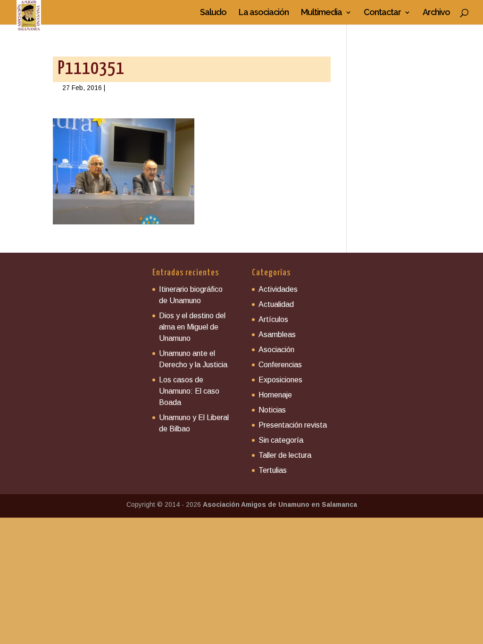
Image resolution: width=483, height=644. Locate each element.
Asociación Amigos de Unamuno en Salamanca (280, 504)
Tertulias (272, 470)
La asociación (264, 13)
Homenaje (275, 395)
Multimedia (321, 13)
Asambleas (277, 334)
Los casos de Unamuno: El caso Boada (189, 391)
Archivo (436, 13)
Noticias (272, 410)
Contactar (382, 13)
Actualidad (276, 304)
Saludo (213, 13)
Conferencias (280, 365)
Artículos (273, 319)
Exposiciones (280, 380)
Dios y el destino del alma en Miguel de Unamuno (192, 327)
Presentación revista (292, 425)
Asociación (276, 350)
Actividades (278, 289)
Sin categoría (280, 440)
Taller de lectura (284, 455)
